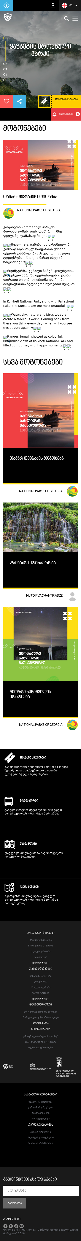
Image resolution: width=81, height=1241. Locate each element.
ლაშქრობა (40, 981)
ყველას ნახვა (40, 963)
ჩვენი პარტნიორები (40, 1047)
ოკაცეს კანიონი (40, 951)
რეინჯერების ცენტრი (41, 1137)
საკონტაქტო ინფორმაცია (40, 1042)
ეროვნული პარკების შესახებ (40, 1036)
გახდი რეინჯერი (40, 1132)
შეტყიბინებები (69, 114)
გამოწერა (15, 1203)
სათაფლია (40, 957)
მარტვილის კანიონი (40, 946)
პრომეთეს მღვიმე (41, 940)
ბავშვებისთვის (40, 1113)
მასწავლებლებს (40, 1118)
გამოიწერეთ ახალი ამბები (30, 1179)
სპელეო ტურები (40, 987)
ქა (70, 5)
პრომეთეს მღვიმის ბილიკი (40, 1012)
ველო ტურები (40, 993)
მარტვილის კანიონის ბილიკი (41, 1017)
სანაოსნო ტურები (40, 976)
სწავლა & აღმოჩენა (40, 1102)
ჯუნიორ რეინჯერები (40, 1107)
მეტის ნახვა (40, 783)
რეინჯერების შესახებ (40, 1143)
